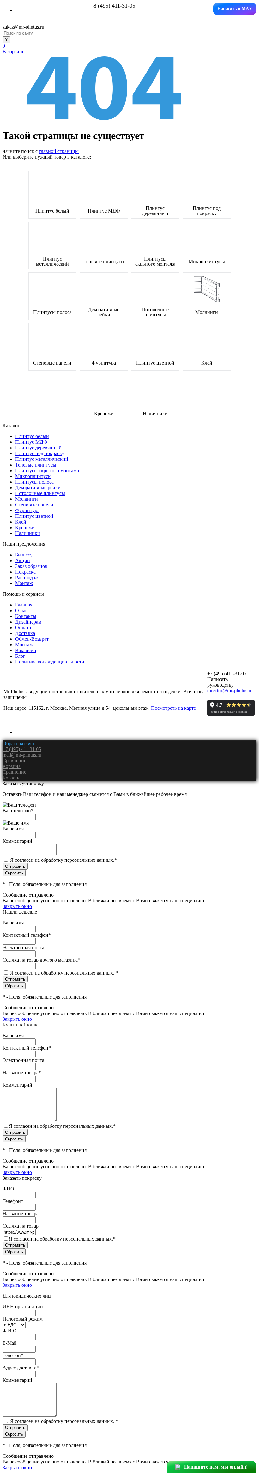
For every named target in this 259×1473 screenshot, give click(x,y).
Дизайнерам (28, 622)
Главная (23, 604)
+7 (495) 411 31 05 (22, 749)
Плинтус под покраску (207, 211)
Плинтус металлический (52, 262)
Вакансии (25, 650)
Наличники (155, 413)
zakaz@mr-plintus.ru (23, 26)
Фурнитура (104, 362)
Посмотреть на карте (173, 708)
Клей (206, 362)
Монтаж (24, 583)
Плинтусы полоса (52, 312)
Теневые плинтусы (103, 261)
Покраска (25, 572)
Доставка (25, 633)
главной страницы (59, 151)
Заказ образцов (31, 566)
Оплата (23, 627)
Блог (20, 656)
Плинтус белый (52, 210)
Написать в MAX (234, 8)
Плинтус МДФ (104, 210)
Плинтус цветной (155, 362)
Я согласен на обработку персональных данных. (63, 860)
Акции (22, 560)
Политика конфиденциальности (49, 661)
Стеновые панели (52, 362)
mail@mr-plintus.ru (22, 755)
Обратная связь (19, 743)
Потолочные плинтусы (155, 312)
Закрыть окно (17, 906)
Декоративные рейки (103, 312)
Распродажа (28, 577)
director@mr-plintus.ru (230, 690)
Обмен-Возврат (32, 639)
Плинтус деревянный (155, 211)
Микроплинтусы (207, 261)
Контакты (25, 616)
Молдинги (206, 312)
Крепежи (104, 413)
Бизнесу (24, 554)
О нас (21, 610)
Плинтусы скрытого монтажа (155, 262)
